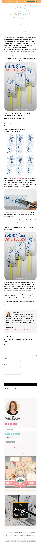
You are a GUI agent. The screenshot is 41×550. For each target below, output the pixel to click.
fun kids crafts (27, 297)
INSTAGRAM (29, 329)
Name (6, 358)
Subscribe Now (32, 1)
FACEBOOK (9, 329)
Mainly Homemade (20, 13)
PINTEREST (22, 329)
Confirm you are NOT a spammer (13, 389)
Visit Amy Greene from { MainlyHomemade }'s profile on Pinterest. (18, 447)
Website (6, 370)
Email (6, 364)
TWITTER (16, 329)
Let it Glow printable (18, 178)
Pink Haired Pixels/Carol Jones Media (25, 547)
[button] (17, 1)
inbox (10, 324)
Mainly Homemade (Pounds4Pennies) (21, 546)
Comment (7, 344)
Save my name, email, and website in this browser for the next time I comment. (20, 380)
